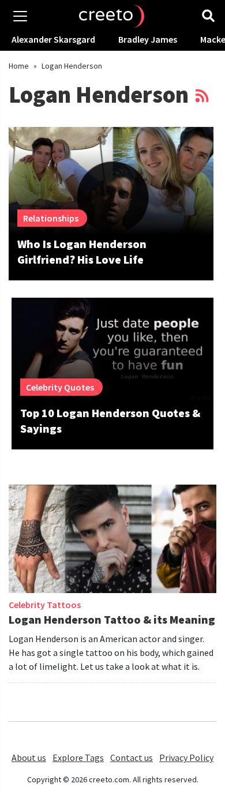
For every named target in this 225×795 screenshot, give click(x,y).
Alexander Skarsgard (53, 39)
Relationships (50, 218)
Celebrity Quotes (60, 387)
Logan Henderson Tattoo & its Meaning (112, 619)
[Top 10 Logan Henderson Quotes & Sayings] (112, 350)
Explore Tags (78, 757)
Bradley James (147, 39)
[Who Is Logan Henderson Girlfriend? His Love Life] (111, 180)
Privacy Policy (186, 757)
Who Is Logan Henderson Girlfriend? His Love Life (82, 252)
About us (29, 757)
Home (19, 66)
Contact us (131, 757)
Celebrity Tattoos (45, 605)
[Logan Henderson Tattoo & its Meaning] (112, 543)
